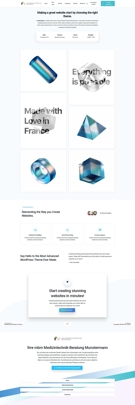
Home (67, 380)
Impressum (67, 394)
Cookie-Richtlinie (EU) (67, 389)
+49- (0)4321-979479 (93, 3)
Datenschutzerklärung (67, 385)
